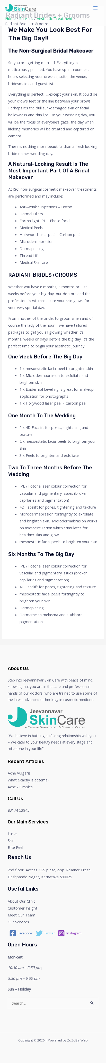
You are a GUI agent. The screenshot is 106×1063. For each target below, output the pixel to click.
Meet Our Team (21, 914)
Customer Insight (22, 908)
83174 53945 (18, 810)
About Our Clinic (21, 901)
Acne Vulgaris (19, 773)
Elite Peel (15, 847)
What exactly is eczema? (28, 779)
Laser (12, 833)
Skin (11, 840)
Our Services (18, 921)
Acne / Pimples (20, 786)
